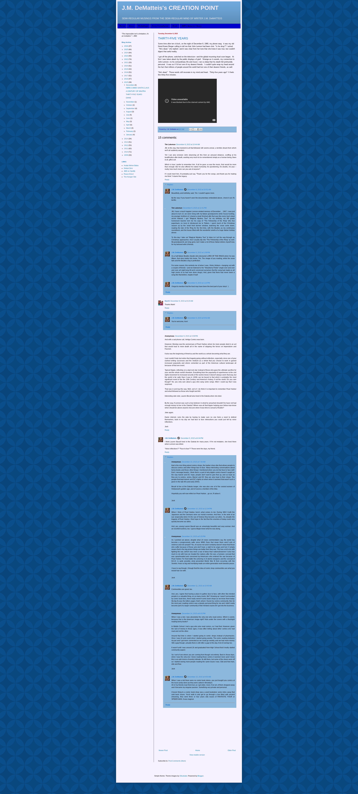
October (129, 105)
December (130, 85)
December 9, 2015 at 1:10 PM (198, 283)
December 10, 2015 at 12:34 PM (199, 509)
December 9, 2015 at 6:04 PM (192, 438)
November (130, 102)
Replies (170, 185)
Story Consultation (160, 26)
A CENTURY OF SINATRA (136, 91)
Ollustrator (183, 776)
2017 (126, 76)
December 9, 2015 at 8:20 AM (181, 301)
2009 (126, 155)
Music (174, 26)
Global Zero (128, 168)
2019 (126, 69)
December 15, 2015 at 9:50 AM (199, 677)
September (130, 108)
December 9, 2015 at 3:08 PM (186, 336)
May (128, 121)
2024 (126, 53)
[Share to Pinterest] (201, 129)
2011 (126, 149)
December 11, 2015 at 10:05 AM (199, 586)
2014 (126, 139)
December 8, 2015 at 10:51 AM (199, 190)
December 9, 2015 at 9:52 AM (198, 318)
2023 (126, 56)
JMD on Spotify (129, 171)
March (128, 128)
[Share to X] (195, 129)
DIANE (128, 98)
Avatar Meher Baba (131, 165)
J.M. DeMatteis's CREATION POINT (170, 7)
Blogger (200, 776)
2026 (126, 46)
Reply (167, 180)
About (131, 26)
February (129, 131)
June (128, 118)
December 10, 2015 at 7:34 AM (193, 462)
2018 (126, 72)
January (129, 135)
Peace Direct (129, 174)
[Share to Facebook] (198, 129)
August (129, 112)
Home (122, 26)
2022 (126, 59)
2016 (126, 79)
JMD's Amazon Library (191, 26)
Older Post (232, 750)
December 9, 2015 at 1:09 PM (198, 253)
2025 (126, 49)
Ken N (167, 301)
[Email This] (190, 129)
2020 (126, 66)
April (128, 125)
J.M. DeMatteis (177, 190)
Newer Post (163, 750)
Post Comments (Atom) (177, 761)
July (128, 115)
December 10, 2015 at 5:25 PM (193, 536)
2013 (126, 142)
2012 (126, 145)
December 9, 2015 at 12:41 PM (195, 208)
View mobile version (197, 755)
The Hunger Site (130, 177)
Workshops (143, 26)
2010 (126, 152)
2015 (126, 82)
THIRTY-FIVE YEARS (173, 38)
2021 (126, 62)
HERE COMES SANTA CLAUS (137, 88)
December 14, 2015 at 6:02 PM (193, 613)
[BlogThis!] (193, 129)
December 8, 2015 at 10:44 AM (188, 144)
